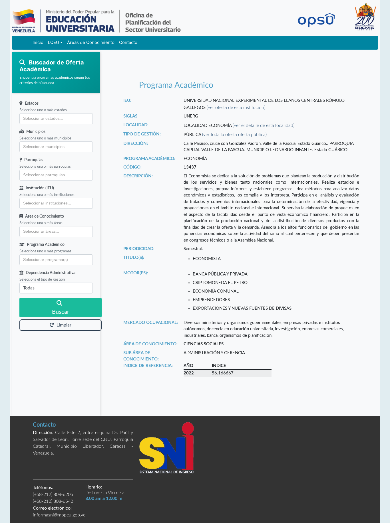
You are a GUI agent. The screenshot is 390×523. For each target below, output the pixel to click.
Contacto (128, 42)
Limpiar (64, 325)
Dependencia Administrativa (50, 273)
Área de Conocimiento (44, 216)
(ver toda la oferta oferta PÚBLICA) (234, 134)
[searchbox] (56, 118)
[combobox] (56, 118)
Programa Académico (46, 245)
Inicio (38, 42)
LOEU (53, 42)
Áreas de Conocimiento (90, 42)
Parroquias (33, 160)
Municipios (35, 132)
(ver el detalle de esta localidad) (263, 125)
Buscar (60, 312)
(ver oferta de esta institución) (236, 107)
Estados (32, 104)
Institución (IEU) (40, 188)
